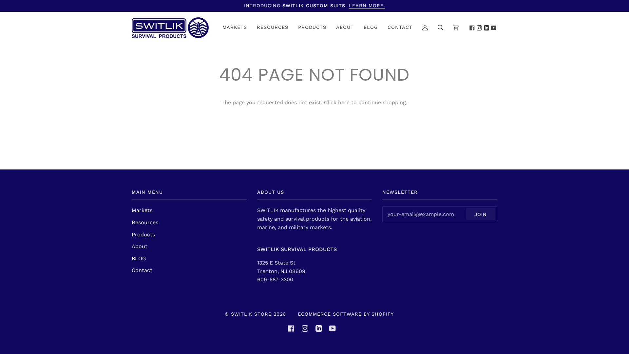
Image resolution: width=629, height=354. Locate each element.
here (344, 102)
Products (143, 234)
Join (480, 214)
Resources (145, 222)
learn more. (367, 5)
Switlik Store (251, 314)
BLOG (139, 258)
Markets (142, 210)
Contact (142, 270)
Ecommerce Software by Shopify (346, 314)
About (139, 246)
